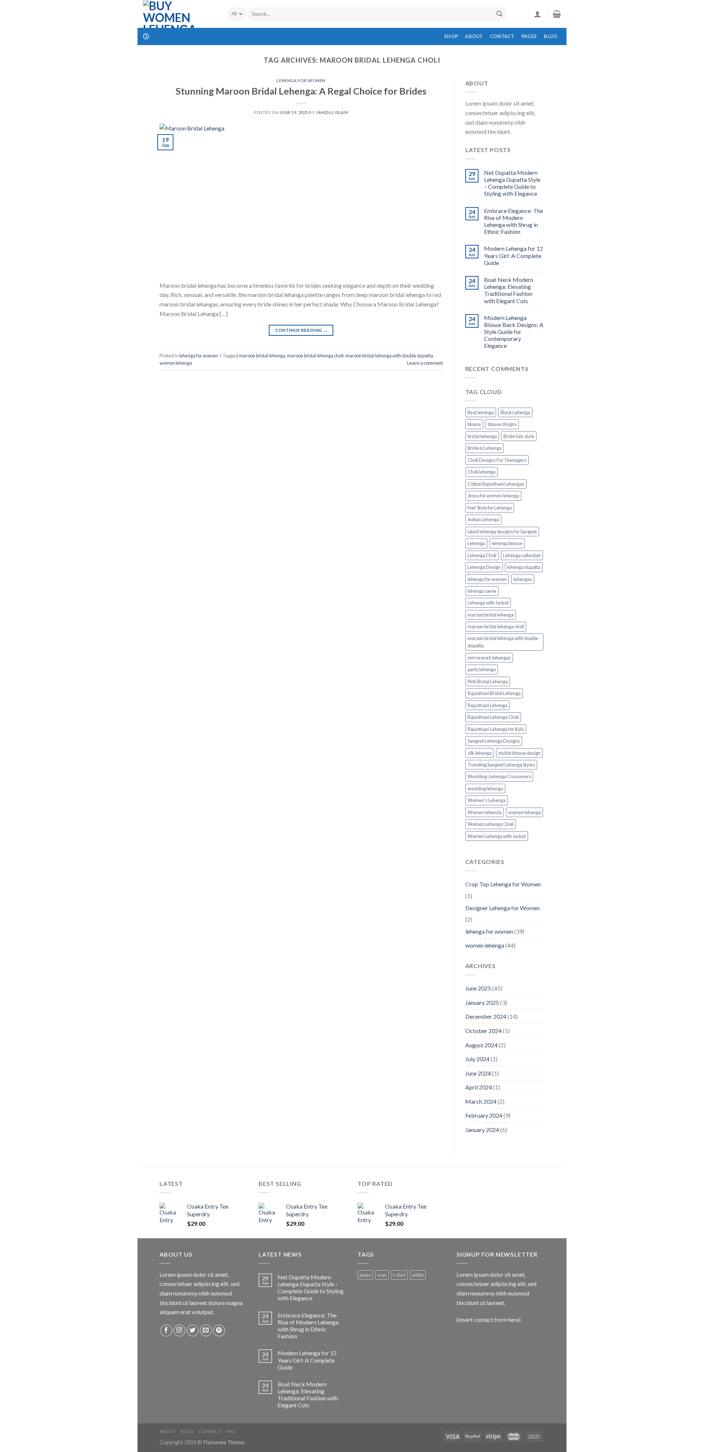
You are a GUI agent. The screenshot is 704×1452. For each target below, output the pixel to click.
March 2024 (480, 1101)
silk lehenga (479, 753)
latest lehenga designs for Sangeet (502, 531)
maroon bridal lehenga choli (315, 356)
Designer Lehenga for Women (502, 907)
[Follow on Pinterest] (219, 1330)
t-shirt (399, 1275)
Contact (502, 36)
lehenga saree (481, 591)
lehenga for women (301, 80)
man (381, 1275)
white (417, 1275)
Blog (550, 36)
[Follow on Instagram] (179, 1330)
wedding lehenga (485, 788)
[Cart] (557, 14)
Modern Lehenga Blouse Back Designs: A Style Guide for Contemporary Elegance (513, 331)
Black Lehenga (515, 412)
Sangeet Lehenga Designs (493, 741)
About (474, 36)
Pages (529, 36)
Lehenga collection (522, 555)
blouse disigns (502, 424)
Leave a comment (425, 363)
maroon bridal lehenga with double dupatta (389, 356)
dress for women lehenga (493, 496)
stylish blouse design (519, 753)
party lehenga (481, 669)
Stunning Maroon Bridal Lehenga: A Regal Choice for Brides (301, 90)
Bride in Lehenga (484, 448)
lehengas (522, 579)
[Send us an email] (206, 1330)
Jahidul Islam (332, 112)
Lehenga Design (483, 567)
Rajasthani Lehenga (487, 705)
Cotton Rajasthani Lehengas (495, 484)
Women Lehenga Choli (490, 824)
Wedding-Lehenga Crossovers (499, 776)
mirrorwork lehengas (489, 658)
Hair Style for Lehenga (489, 508)
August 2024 (481, 1044)
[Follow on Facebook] (166, 1330)
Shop (451, 36)
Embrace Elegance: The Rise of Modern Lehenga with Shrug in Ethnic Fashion (513, 221)
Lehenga (476, 543)
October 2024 (483, 1030)
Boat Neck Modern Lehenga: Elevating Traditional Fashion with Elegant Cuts (508, 290)
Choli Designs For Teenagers (497, 460)
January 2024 (482, 1129)
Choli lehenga (481, 472)
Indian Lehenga (483, 519)
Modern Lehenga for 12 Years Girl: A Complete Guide (513, 255)
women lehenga (176, 363)
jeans (365, 1275)
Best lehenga (480, 412)
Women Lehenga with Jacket (496, 836)
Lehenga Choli (481, 555)
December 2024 (485, 1016)
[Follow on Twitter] (193, 1330)
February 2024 (483, 1115)
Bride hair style (518, 436)
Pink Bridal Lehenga (487, 681)
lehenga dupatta (523, 567)
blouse (474, 424)
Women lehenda (484, 812)
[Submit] (499, 14)
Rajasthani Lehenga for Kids (495, 729)
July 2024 (477, 1058)
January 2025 (482, 1002)
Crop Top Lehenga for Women (503, 884)
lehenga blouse (507, 543)
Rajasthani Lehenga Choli (493, 717)
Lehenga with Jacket (488, 603)
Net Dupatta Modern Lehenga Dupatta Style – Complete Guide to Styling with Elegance (512, 183)
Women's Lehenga (486, 800)
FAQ (230, 1431)
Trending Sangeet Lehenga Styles (501, 765)
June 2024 (478, 1073)
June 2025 (478, 988)
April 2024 (478, 1087)
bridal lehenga (482, 436)
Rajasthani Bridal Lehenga (494, 693)
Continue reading (301, 330)
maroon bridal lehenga (262, 356)
